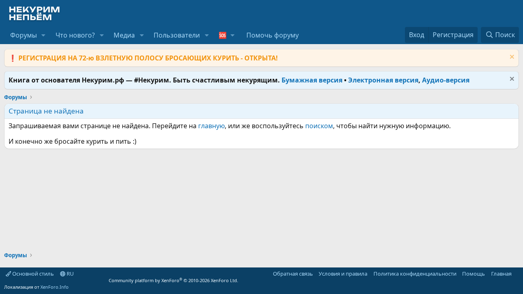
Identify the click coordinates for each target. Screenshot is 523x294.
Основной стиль (32, 273)
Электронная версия (383, 80)
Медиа (124, 35)
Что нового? (75, 35)
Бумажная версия (312, 80)
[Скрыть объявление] (510, 57)
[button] (43, 35)
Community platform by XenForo (173, 280)
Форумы (23, 35)
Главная (501, 273)
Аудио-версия (445, 80)
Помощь (473, 273)
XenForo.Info (54, 287)
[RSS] (517, 273)
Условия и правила (343, 273)
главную (211, 125)
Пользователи (177, 35)
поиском (319, 125)
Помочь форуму (272, 35)
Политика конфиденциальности (414, 273)
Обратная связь (293, 273)
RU (69, 273)
